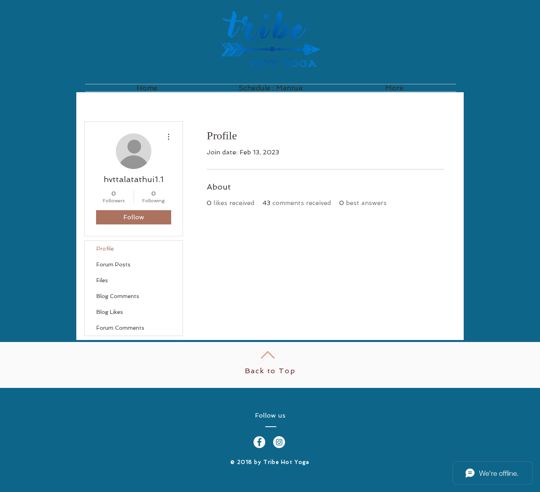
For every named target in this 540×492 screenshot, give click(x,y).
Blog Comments (117, 296)
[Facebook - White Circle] (259, 442)
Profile (105, 248)
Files (102, 280)
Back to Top (270, 371)
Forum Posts (113, 264)
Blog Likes (109, 312)
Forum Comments (120, 328)
